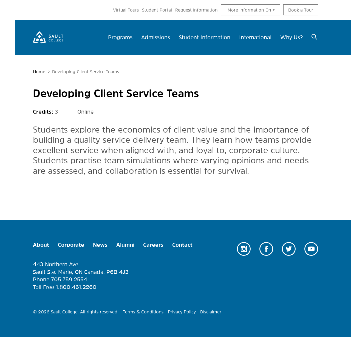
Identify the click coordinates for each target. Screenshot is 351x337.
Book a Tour (300, 10)
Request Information (196, 10)
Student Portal (157, 10)
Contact (182, 245)
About (41, 245)
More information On (249, 10)
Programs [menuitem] (120, 37)
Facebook (266, 249)
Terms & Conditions (143, 312)
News (100, 245)
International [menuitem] (255, 37)
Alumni (125, 245)
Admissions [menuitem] (155, 37)
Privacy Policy (182, 312)
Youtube (311, 249)
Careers (153, 245)
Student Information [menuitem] (204, 37)
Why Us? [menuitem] (291, 37)
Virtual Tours (126, 10)
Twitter (289, 249)
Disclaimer (210, 312)
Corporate (71, 245)
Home (39, 71)
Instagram (244, 249)
